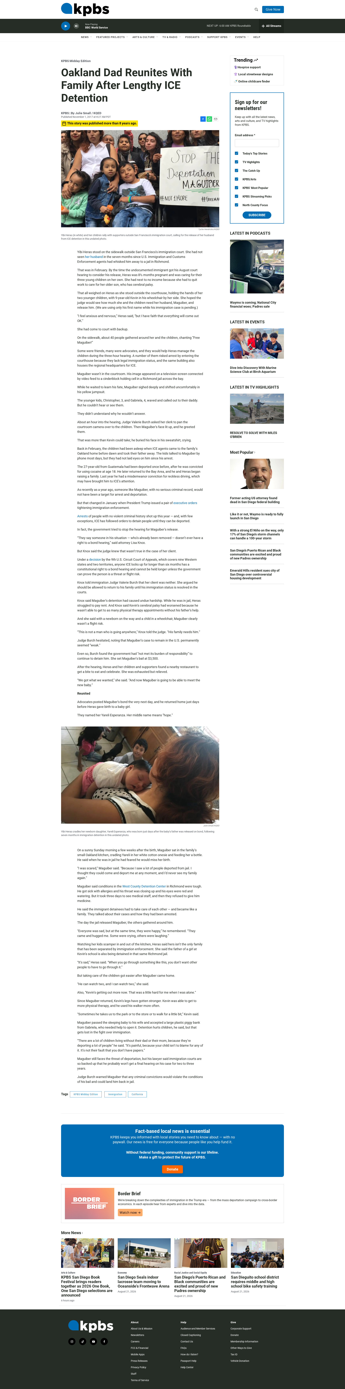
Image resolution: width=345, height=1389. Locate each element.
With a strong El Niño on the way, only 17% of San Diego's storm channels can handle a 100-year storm (257, 534)
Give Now (273, 9)
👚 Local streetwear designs (253, 74)
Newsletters (137, 1335)
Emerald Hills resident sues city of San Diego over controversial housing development (254, 574)
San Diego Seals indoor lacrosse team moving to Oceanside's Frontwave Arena (143, 1281)
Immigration (115, 1094)
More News (71, 1233)
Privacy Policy (138, 1367)
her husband (94, 257)
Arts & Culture (143, 37)
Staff (133, 1373)
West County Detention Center (144, 886)
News (85, 37)
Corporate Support (241, 1328)
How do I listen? (189, 1354)
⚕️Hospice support (247, 67)
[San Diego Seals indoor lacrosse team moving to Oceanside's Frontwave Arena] (144, 1253)
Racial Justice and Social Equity (190, 1272)
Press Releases (139, 1360)
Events (240, 37)
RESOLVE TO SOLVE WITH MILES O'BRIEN (253, 435)
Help (256, 37)
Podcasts (192, 37)
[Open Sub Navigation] (91, 37)
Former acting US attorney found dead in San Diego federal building (255, 500)
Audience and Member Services (198, 1328)
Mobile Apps (137, 1354)
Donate (172, 1169)
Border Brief (129, 1193)
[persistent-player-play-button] (65, 26)
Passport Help (188, 1360)
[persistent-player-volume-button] (76, 26)
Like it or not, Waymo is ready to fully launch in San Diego (256, 516)
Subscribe (257, 215)
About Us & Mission (141, 1328)
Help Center (187, 1367)
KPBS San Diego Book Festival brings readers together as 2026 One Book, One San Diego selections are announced (86, 1286)
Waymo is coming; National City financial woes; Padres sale (253, 304)
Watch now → (130, 1212)
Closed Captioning (191, 1335)
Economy (122, 1272)
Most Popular (241, 452)
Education (236, 1272)
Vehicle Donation (240, 1360)
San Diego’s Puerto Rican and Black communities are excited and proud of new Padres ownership (255, 554)
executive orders (185, 503)
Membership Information (244, 1341)
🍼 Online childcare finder (252, 81)
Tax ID (234, 1354)
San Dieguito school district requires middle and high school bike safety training (255, 1281)
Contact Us (187, 1341)
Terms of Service (140, 1380)
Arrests (82, 516)
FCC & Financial (139, 1348)
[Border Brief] (89, 1203)
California (137, 1094)
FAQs (184, 1348)
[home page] (85, 9)
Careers (135, 1341)
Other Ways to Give (241, 1348)
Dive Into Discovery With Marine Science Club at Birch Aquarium (253, 370)
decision (95, 559)
